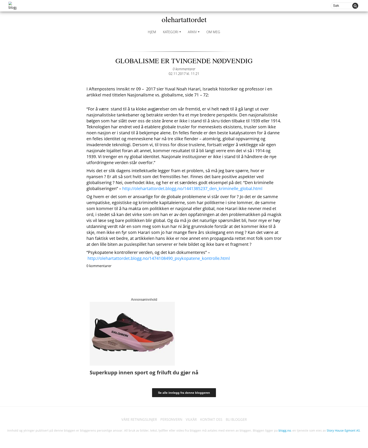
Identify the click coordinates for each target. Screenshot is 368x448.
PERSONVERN (171, 419)
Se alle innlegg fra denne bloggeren (184, 392)
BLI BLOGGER (236, 419)
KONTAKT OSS (211, 419)
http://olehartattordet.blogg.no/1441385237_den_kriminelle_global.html (192, 188)
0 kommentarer (184, 69)
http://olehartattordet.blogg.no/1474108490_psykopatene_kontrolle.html (159, 258)
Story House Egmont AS (343, 430)
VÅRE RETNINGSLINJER (139, 419)
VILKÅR (191, 419)
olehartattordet (184, 19)
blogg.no (285, 430)
